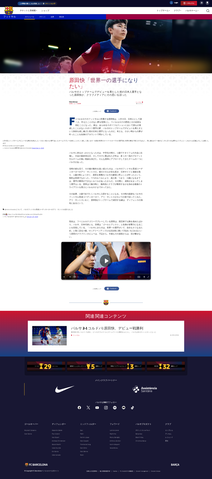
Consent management (142, 471)
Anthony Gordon (115, 441)
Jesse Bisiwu (114, 448)
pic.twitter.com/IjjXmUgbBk (15, 146)
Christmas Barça (141, 441)
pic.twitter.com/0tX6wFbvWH (32, 214)
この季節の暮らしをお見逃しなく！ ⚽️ (37, 3)
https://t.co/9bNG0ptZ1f (15, 214)
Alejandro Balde (57, 430)
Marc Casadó (84, 441)
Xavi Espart (55, 437)
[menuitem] (207, 2)
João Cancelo (56, 455)
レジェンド (169, 437)
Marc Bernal (84, 451)
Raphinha (113, 434)
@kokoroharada (10, 209)
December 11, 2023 (38, 148)
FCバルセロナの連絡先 (126, 471)
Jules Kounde (56, 448)
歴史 (166, 441)
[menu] (207, 3)
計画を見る (190, 3)
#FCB (4, 146)
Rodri (82, 455)
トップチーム (163, 11)
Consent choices (155, 471)
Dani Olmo (83, 448)
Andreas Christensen (58, 441)
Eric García (55, 451)
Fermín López (84, 437)
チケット (42, 17)
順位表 (61, 17)
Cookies (115, 471)
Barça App (139, 434)
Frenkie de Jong (85, 444)
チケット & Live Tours (143, 430)
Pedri (82, 434)
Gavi (81, 430)
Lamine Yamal (114, 430)
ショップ (45, 11)
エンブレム (169, 430)
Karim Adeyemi (115, 444)
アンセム (168, 434)
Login (174, 3)
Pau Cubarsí (56, 434)
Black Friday (139, 437)
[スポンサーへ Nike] (64, 389)
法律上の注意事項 (91, 471)
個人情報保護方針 (105, 471)
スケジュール (29, 17)
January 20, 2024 (32, 216)
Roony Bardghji (115, 437)
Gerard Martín (56, 444)
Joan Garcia (28, 434)
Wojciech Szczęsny (30, 430)
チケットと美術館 (28, 11)
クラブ (177, 11)
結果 (52, 17)
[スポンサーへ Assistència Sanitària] (144, 389)
